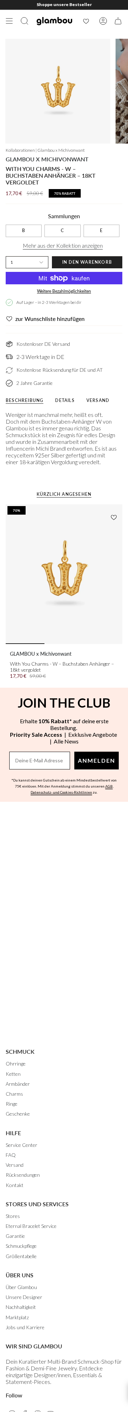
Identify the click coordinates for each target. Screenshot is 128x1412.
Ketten (13, 1074)
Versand (14, 1165)
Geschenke (18, 1114)
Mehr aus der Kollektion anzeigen (63, 245)
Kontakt (14, 1185)
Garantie (15, 1236)
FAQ (11, 1155)
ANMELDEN (96, 760)
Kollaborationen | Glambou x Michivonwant (45, 150)
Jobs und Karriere (25, 1327)
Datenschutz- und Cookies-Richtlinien (61, 792)
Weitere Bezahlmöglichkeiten (64, 291)
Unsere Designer (24, 1297)
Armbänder (18, 1084)
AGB (109, 786)
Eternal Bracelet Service (31, 1226)
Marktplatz (17, 1317)
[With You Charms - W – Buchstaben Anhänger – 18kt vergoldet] (64, 574)
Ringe (11, 1104)
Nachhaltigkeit (21, 1307)
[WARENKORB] (118, 21)
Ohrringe (16, 1064)
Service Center (21, 1145)
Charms (14, 1094)
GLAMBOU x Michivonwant (47, 159)
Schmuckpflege (21, 1246)
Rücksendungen (23, 1175)
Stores (13, 1216)
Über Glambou (21, 1287)
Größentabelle (21, 1256)
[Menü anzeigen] (9, 21)
